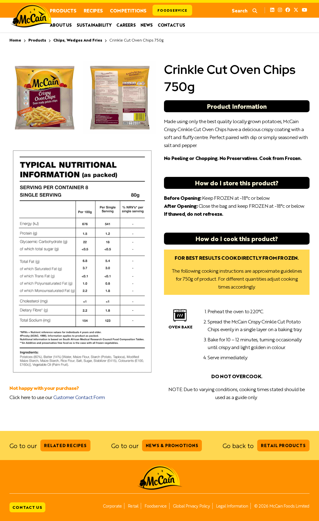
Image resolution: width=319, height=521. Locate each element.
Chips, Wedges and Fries (77, 40)
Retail (133, 506)
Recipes (93, 10)
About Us (61, 25)
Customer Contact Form (79, 397)
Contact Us (171, 25)
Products (63, 10)
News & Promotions (172, 445)
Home (15, 40)
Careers (125, 25)
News (147, 25)
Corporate (112, 506)
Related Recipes (65, 445)
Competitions (128, 10)
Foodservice (172, 10)
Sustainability (94, 25)
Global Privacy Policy (191, 506)
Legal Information (232, 506)
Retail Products (283, 445)
